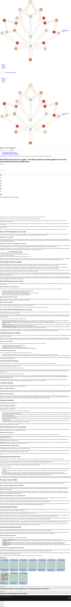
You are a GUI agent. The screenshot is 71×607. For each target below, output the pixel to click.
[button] (2, 604)
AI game (3, 67)
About (3, 68)
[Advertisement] (35, 207)
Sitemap (69, 597)
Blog (3, 64)
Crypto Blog (4, 156)
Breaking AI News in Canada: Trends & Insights (10, 154)
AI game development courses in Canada (9, 152)
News (3, 66)
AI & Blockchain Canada (65, 31)
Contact (69, 598)
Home (1, 156)
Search (12, 150)
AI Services (4, 65)
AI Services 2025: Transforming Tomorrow (9, 153)
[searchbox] (5, 150)
